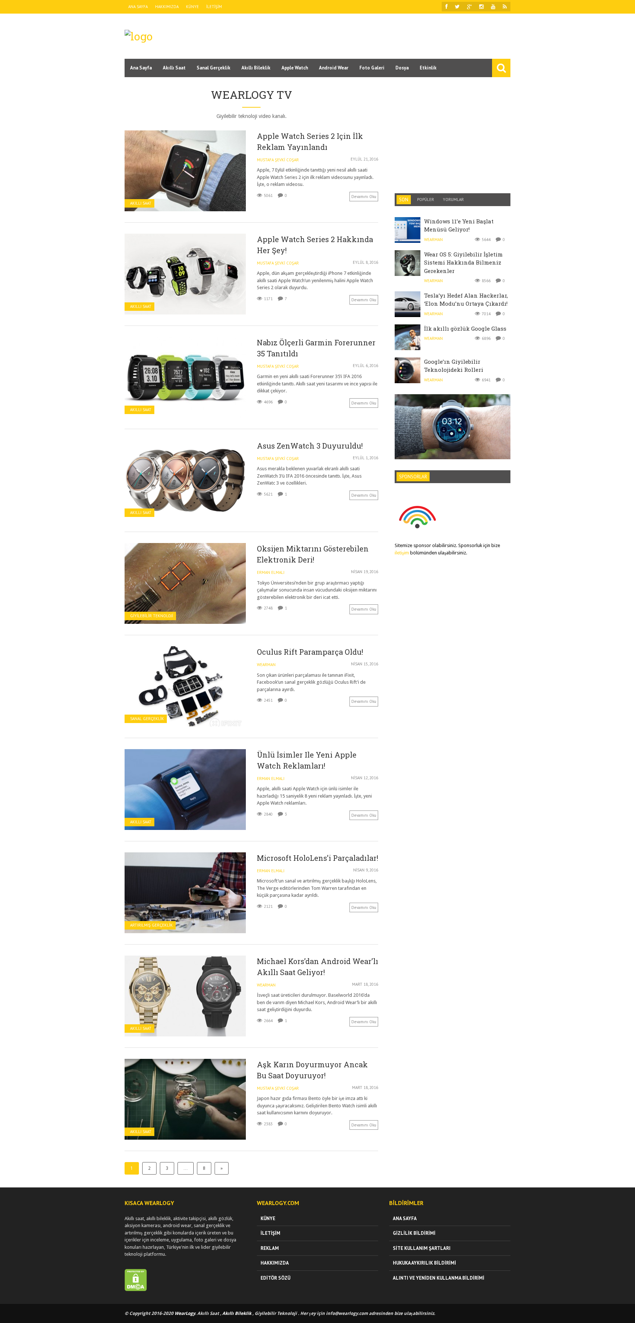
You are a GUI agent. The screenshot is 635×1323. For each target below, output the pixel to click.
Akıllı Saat (174, 68)
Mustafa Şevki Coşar (278, 159)
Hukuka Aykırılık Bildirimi (424, 1263)
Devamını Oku (363, 196)
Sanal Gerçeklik (213, 68)
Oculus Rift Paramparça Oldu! (310, 652)
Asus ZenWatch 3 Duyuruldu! (310, 445)
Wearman (266, 664)
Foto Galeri (371, 68)
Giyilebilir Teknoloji (151, 616)
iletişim (402, 553)
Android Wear (333, 68)
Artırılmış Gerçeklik (151, 925)
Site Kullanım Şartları (422, 1248)
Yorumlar (453, 199)
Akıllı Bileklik (255, 68)
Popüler (425, 199)
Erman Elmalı (270, 572)
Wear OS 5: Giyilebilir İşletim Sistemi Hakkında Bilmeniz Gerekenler (463, 262)
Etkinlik (428, 68)
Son (403, 200)
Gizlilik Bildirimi (414, 1233)
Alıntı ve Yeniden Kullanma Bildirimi (438, 1278)
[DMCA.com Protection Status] (136, 1289)
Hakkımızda (167, 6)
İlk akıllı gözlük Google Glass (465, 328)
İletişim (214, 6)
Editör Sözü (275, 1278)
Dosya (402, 68)
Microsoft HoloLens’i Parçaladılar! (317, 858)
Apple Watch (294, 68)
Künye (192, 6)
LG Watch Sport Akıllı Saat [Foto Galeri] (452, 410)
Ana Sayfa (138, 6)
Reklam (270, 1248)
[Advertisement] (376, 35)
